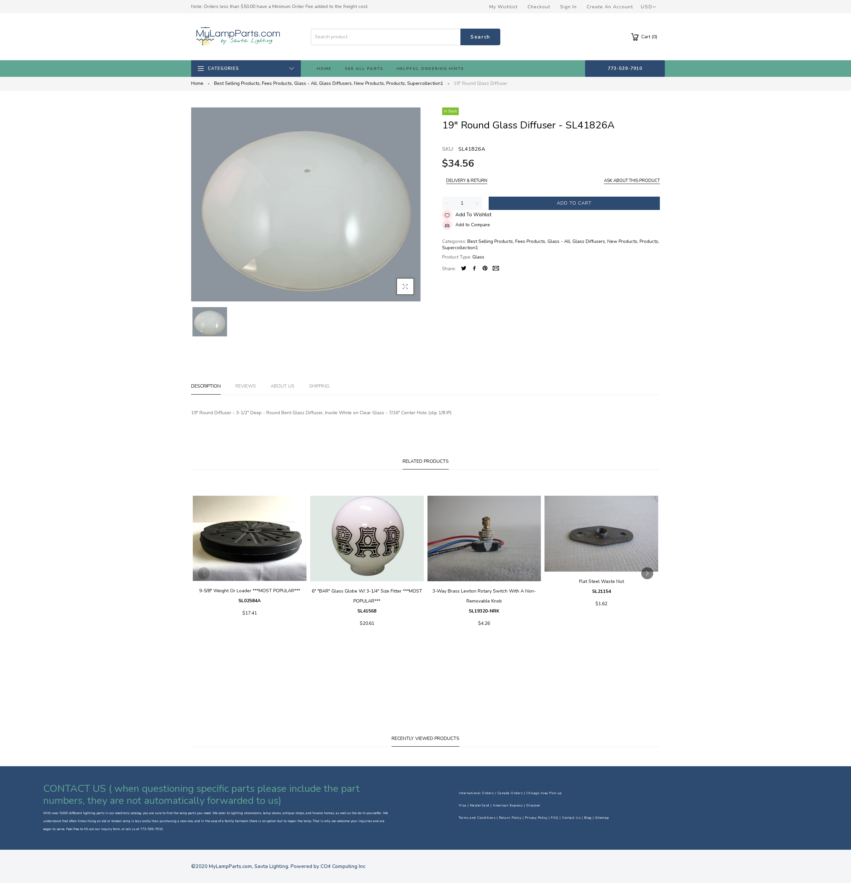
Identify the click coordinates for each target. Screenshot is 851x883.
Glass (478, 257)
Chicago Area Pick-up (544, 793)
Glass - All (306, 83)
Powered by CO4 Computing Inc (328, 866)
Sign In (568, 7)
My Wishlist (503, 7)
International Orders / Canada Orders (491, 793)
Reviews (245, 386)
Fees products (277, 83)
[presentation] (204, 573)
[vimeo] (485, 269)
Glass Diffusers (336, 83)
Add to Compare (472, 225)
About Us (283, 386)
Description (206, 386)
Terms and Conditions (477, 817)
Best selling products (237, 83)
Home (197, 83)
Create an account (610, 7)
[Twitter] (463, 269)
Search (480, 37)
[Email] (496, 269)
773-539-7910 (625, 68)
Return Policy (510, 817)
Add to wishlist (473, 214)
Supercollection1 (425, 83)
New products (369, 83)
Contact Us (571, 817)
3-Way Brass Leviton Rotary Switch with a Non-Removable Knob (484, 601)
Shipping (319, 386)
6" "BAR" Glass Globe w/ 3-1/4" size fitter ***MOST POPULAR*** (367, 601)
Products (396, 83)
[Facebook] (474, 269)
